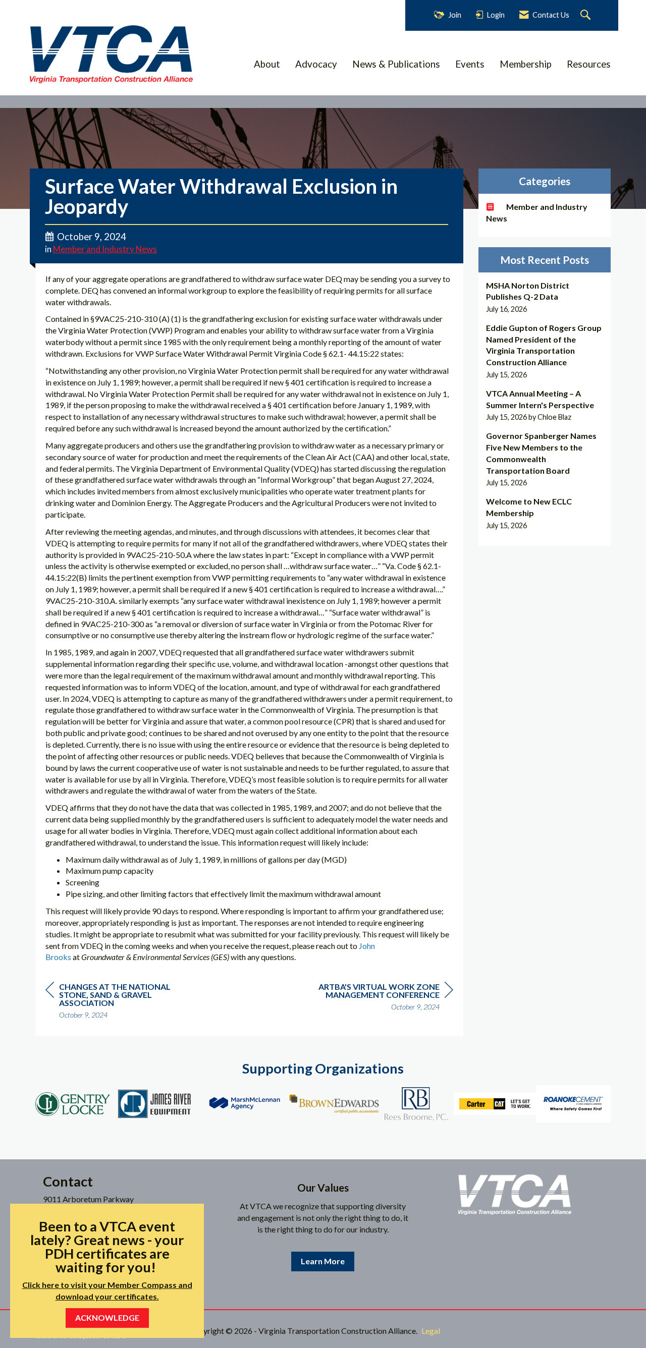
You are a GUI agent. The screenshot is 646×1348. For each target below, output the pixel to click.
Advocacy (316, 64)
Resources (589, 64)
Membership (526, 64)
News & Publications (396, 64)
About (267, 64)
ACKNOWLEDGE (107, 1317)
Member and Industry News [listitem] (536, 212)
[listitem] (545, 297)
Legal (430, 1330)
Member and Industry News (105, 249)
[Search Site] (586, 15)
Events (469, 64)
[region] (377, 998)
